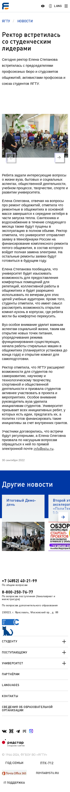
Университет (12, 663)
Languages (10, 685)
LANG (57, 6)
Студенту (9, 641)
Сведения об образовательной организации (27, 708)
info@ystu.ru (43, 448)
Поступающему (14, 652)
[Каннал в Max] (31, 731)
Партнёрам (11, 674)
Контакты (10, 696)
